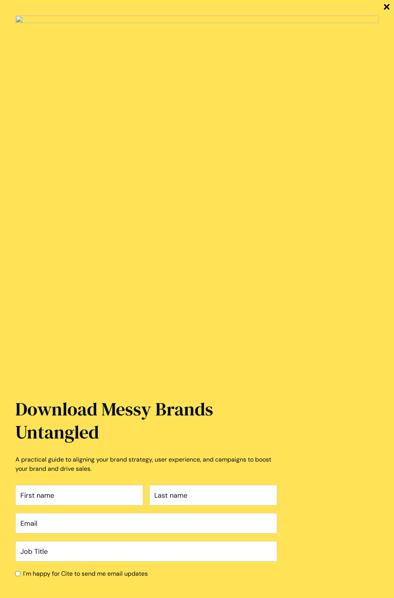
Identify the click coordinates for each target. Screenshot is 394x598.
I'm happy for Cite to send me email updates (85, 574)
